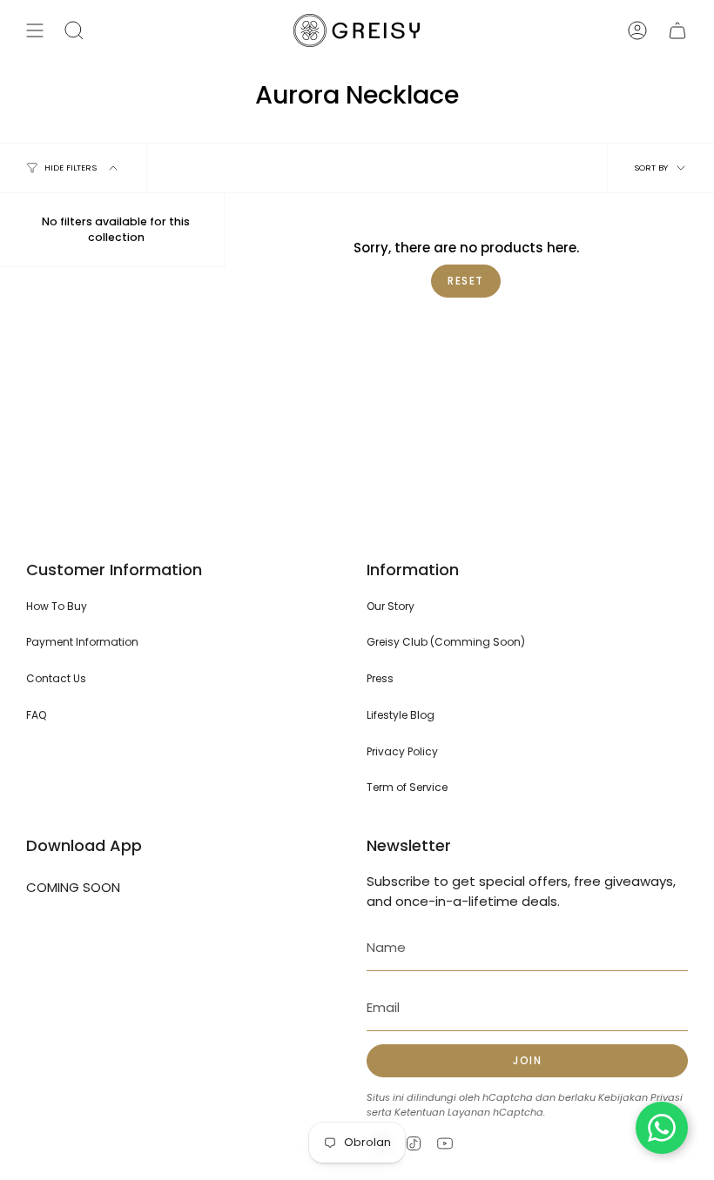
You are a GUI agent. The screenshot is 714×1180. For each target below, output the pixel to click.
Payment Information (82, 641)
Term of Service (407, 787)
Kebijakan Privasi (640, 1097)
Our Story (390, 606)
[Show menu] (34, 30)
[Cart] (677, 30)
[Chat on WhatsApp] (662, 1128)
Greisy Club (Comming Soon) (446, 641)
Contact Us (56, 678)
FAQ (36, 714)
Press (380, 678)
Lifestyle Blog (400, 714)
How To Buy (56, 606)
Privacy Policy (402, 751)
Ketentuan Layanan (442, 1112)
